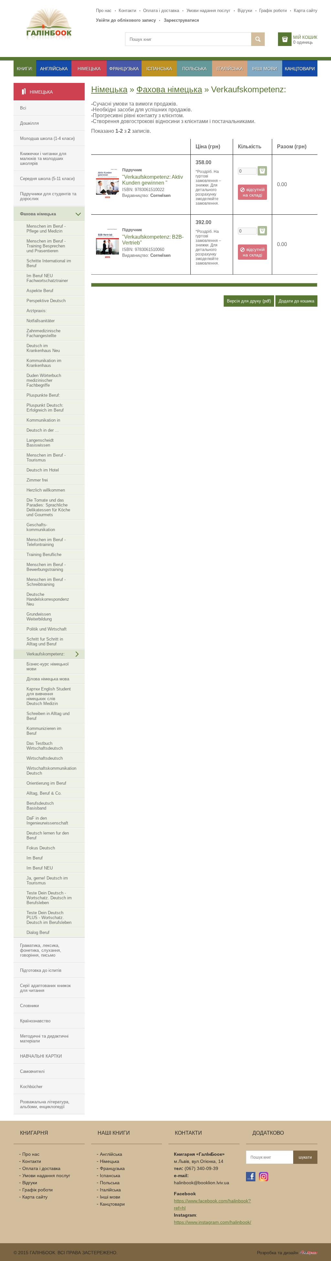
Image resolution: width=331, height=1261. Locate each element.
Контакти (127, 10)
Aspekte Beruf (40, 290)
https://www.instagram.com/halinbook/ (212, 1222)
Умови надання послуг (208, 10)
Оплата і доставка (161, 10)
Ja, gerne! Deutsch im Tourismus (47, 880)
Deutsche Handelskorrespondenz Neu (48, 599)
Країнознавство (35, 1020)
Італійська (230, 68)
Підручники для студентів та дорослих (48, 196)
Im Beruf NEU (40, 868)
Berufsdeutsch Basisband (40, 806)
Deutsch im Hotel (43, 470)
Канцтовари (300, 68)
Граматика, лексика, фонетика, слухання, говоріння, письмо (40, 950)
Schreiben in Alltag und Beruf (48, 716)
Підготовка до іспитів (40, 970)
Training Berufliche (44, 554)
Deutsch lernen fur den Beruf (48, 835)
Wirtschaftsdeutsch (45, 758)
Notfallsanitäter (41, 320)
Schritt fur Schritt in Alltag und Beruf (45, 641)
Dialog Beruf (38, 932)
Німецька (89, 68)
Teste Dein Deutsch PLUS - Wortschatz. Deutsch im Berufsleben (49, 917)
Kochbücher (31, 1086)
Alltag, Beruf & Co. (44, 793)
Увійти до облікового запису (126, 20)
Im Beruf (35, 858)
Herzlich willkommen (46, 490)
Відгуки (245, 10)
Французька (124, 68)
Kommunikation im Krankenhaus (44, 363)
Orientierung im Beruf (46, 783)
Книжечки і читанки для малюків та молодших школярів (43, 158)
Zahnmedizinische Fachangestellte (43, 333)
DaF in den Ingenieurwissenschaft (47, 820)
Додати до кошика (296, 301)
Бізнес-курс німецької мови (48, 666)
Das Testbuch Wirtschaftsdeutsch (45, 746)
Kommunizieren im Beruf (44, 731)
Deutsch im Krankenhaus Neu (43, 348)
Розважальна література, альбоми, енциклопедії (44, 1104)
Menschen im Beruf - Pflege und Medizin (46, 228)
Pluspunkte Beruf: (43, 395)
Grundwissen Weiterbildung (39, 616)
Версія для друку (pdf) (249, 301)
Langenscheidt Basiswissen (40, 443)
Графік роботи (273, 10)
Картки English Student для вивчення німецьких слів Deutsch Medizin (49, 696)
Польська (194, 68)
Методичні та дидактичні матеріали (44, 1038)
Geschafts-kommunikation (41, 527)
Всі (23, 108)
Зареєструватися (181, 20)
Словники (29, 1005)
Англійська (54, 68)
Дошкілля (29, 123)
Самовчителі (32, 1071)
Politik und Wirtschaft (47, 629)
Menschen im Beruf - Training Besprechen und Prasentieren (46, 246)
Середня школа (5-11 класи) (47, 178)
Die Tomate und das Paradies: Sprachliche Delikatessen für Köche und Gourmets (48, 507)
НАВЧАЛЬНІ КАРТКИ (41, 1056)
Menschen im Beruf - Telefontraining (46, 542)
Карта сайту (305, 10)
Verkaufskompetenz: (46, 654)
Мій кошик (305, 37)
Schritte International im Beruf (49, 263)
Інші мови (264, 68)
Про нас (104, 10)
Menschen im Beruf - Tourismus (46, 457)
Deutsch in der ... (43, 430)
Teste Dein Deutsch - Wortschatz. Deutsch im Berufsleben (49, 898)
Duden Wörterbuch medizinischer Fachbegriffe (44, 380)
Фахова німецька (38, 213)
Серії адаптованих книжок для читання (45, 988)
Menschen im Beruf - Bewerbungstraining (46, 567)
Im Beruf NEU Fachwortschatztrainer (47, 278)
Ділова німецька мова (48, 678)
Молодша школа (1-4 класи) (47, 138)
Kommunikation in (43, 420)
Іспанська (159, 68)
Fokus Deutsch (41, 848)
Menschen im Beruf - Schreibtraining (46, 582)
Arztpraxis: (37, 310)
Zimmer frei (37, 480)
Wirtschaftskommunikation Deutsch (51, 771)
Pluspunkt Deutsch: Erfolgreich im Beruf (45, 408)
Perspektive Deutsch (46, 300)
